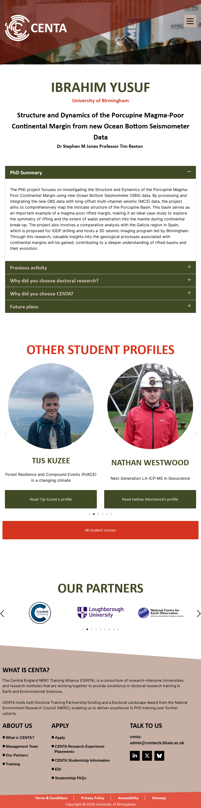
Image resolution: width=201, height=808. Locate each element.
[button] (100, 172)
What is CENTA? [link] (20, 737)
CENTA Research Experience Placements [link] (79, 749)
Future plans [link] (24, 306)
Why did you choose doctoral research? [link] (54, 280)
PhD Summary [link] (26, 172)
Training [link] (13, 764)
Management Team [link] (22, 746)
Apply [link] (60, 737)
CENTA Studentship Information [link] (82, 760)
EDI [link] (58, 769)
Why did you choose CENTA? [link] (41, 293)
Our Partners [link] (17, 755)
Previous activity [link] (28, 267)
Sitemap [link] (159, 797)
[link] (36, 28)
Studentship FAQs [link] (70, 778)
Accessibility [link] (128, 797)
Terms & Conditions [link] (51, 797)
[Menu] (190, 21)
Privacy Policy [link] (92, 797)
